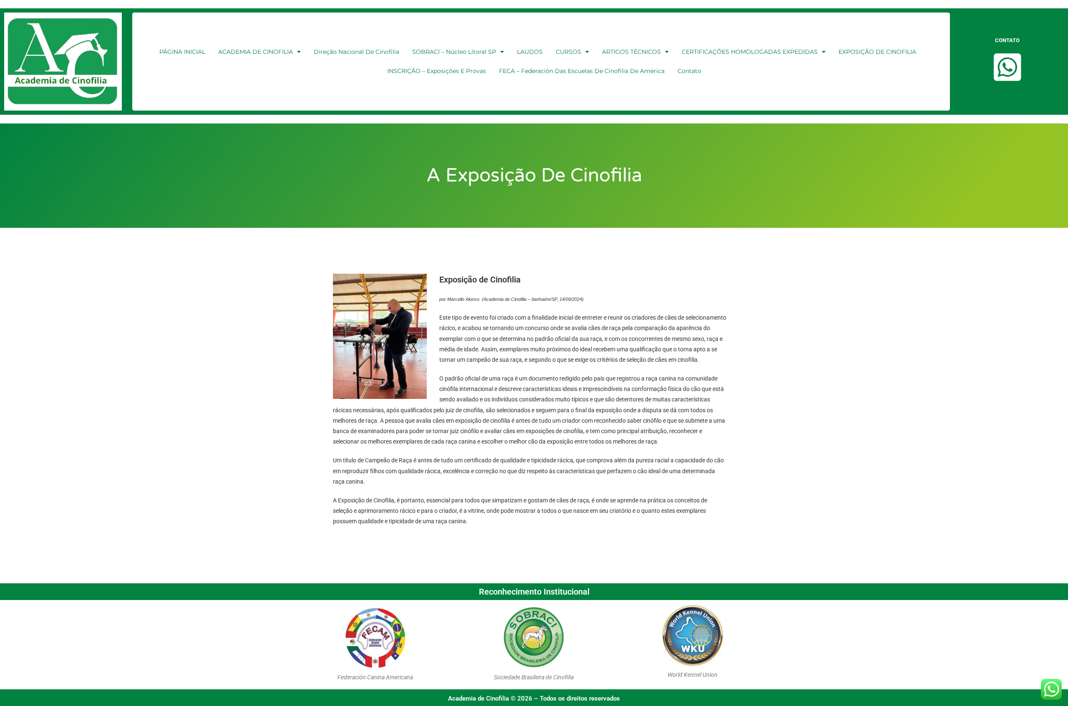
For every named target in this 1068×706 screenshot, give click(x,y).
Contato (689, 71)
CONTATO (1007, 40)
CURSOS (568, 51)
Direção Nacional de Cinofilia (356, 51)
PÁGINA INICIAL (182, 51)
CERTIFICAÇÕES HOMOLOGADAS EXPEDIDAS (750, 51)
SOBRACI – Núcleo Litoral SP (454, 51)
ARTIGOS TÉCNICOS (631, 51)
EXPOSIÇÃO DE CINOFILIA (877, 51)
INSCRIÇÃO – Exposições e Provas (436, 71)
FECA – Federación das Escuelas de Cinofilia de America (582, 71)
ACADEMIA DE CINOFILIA (255, 51)
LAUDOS (530, 51)
